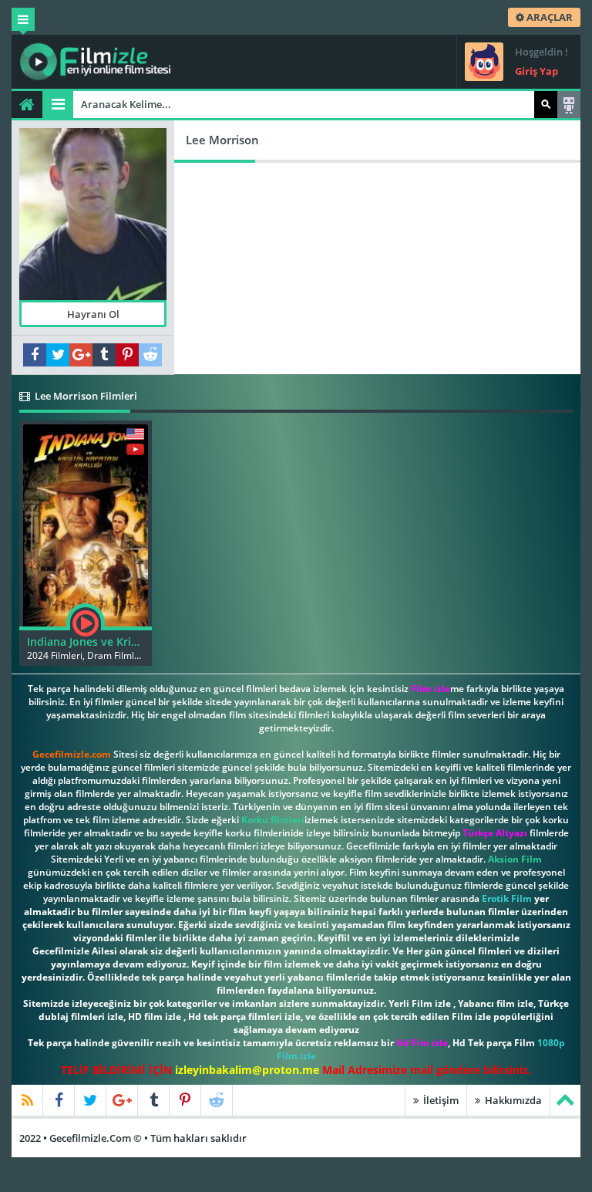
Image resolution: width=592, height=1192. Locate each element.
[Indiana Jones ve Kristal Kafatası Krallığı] (85, 523)
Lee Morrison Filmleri (84, 396)
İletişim (440, 1100)
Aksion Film (515, 859)
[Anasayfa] (27, 104)
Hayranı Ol (93, 314)
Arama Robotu (568, 104)
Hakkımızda (512, 1100)
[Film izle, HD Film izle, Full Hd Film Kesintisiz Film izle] (95, 61)
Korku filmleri (272, 819)
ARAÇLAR (548, 17)
